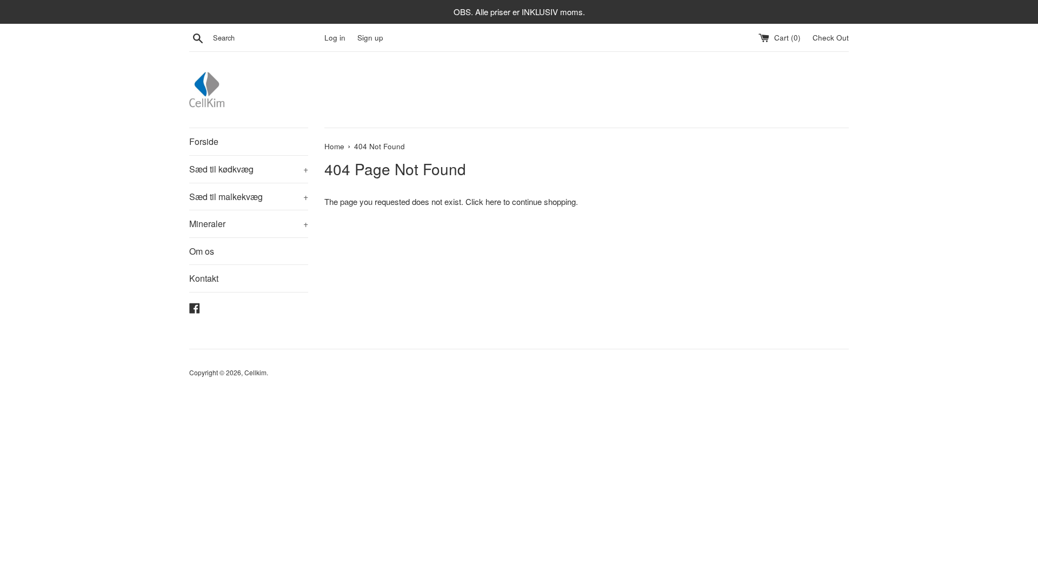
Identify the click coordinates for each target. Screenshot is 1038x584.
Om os (201, 251)
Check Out (831, 37)
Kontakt (203, 278)
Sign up (370, 37)
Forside (203, 141)
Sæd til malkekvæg (248, 196)
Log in (334, 37)
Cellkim (255, 372)
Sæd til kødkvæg (248, 169)
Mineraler (248, 223)
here (493, 201)
